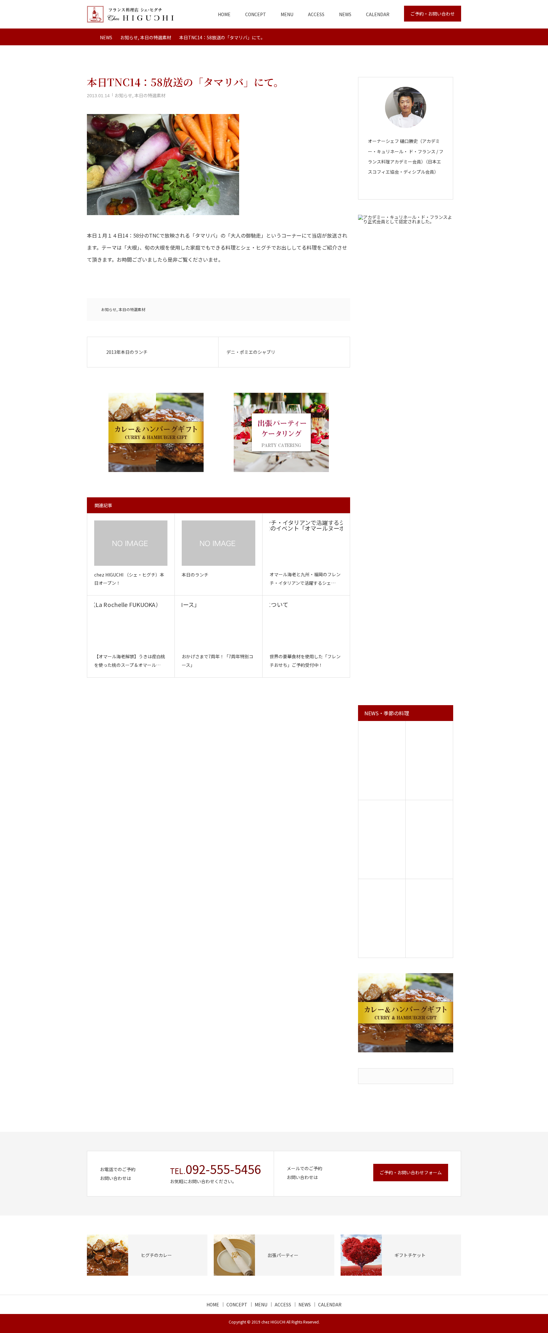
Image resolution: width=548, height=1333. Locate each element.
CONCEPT (255, 14)
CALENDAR (377, 14)
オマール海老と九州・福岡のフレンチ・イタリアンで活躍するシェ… (305, 578)
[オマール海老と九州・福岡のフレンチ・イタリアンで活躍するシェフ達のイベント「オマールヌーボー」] (306, 542)
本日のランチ (195, 574)
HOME (224, 14)
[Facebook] (401, 188)
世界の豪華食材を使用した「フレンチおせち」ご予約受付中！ (305, 660)
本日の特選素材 (150, 95)
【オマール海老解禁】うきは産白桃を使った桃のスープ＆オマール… (129, 660)
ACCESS (316, 14)
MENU (287, 14)
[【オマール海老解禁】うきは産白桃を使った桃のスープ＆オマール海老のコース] (130, 625)
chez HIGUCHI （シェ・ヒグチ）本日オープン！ (129, 578)
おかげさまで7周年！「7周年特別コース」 (217, 660)
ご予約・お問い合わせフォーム (411, 1172)
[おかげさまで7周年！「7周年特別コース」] (218, 625)
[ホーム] (89, 37)
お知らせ (123, 95)
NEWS (345, 14)
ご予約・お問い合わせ (432, 13)
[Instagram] (410, 188)
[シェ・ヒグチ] (130, 14)
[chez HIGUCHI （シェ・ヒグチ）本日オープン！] (130, 543)
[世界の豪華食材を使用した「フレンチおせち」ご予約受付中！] (306, 625)
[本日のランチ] (218, 543)
